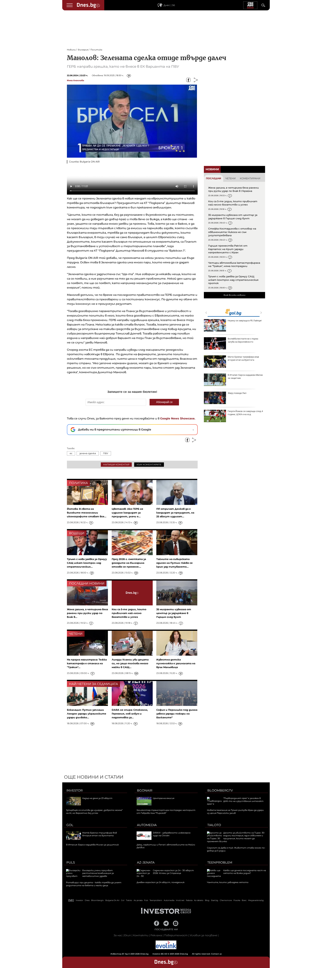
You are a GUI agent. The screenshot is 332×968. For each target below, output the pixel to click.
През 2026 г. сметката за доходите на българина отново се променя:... (129, 563)
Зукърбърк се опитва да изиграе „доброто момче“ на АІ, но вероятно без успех (94, 811)
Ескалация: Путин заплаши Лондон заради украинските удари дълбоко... (86, 713)
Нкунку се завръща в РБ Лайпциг (245, 320)
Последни (213, 178)
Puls (70, 862)
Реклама (156, 935)
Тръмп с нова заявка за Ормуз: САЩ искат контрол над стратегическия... (87, 563)
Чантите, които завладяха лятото (227, 882)
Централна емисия (163, 798)
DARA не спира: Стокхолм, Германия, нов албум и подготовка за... (130, 713)
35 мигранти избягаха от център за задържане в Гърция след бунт (232, 216)
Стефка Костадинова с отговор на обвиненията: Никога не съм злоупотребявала (232, 232)
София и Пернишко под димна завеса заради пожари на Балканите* (176, 713)
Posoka (236, 900)
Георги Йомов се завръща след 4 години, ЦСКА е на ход (245, 413)
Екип (127, 935)
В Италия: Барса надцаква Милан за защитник (245, 376)
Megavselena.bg (256, 900)
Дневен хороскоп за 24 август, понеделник (161, 882)
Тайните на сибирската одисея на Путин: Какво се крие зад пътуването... (174, 563)
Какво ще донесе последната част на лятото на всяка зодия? (244, 872)
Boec (244, 900)
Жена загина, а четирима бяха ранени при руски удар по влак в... (87, 613)
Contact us (216, 954)
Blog (207, 900)
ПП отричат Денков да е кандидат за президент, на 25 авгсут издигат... (175, 512)
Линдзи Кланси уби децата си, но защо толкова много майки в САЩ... (130, 663)
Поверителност (176, 935)
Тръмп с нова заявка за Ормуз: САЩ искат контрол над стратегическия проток (233, 280)
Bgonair (144, 790)
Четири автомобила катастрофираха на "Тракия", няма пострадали (234, 264)
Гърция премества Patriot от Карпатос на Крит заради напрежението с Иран (227, 249)
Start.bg (214, 900)
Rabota (189, 900)
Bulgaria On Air (112, 900)
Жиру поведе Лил (237, 393)
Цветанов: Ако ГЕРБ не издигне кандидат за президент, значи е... (127, 512)
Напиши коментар (116, 464)
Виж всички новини (234, 295)
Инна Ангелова (75, 80)
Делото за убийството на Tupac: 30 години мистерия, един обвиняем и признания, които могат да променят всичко (235, 837)
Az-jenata (146, 862)
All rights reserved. (160, 954)
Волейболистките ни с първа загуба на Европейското (243, 340)
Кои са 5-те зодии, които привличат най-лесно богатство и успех (232, 203)
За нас (118, 935)
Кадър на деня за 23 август (97, 798)
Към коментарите (149, 464)
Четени (230, 178)
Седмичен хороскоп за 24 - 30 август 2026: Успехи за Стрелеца (173, 872)
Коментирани (250, 178)
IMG (71, 900)
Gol (69, 825)
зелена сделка (87, 453)
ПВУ (105, 453)
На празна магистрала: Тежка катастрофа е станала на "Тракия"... (87, 663)
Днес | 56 (169, 5)
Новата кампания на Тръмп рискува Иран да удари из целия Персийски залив (235, 811)
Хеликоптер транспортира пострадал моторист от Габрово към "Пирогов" (166, 811)
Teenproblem (219, 862)
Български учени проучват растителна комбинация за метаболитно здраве (98, 873)
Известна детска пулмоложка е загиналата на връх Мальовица (175, 663)
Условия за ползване (203, 935)
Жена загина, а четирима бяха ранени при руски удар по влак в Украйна (233, 189)
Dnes (87, 900)
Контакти (140, 935)
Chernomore (226, 900)
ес (71, 453)
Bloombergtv (220, 790)
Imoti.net (180, 900)
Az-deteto (198, 900)
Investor (74, 790)
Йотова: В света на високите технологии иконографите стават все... (86, 512)
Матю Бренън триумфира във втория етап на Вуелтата (243, 358)
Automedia (147, 825)
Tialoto (214, 825)
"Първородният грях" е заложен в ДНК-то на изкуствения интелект (243, 799)
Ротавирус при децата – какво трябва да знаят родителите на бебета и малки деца (93, 884)
